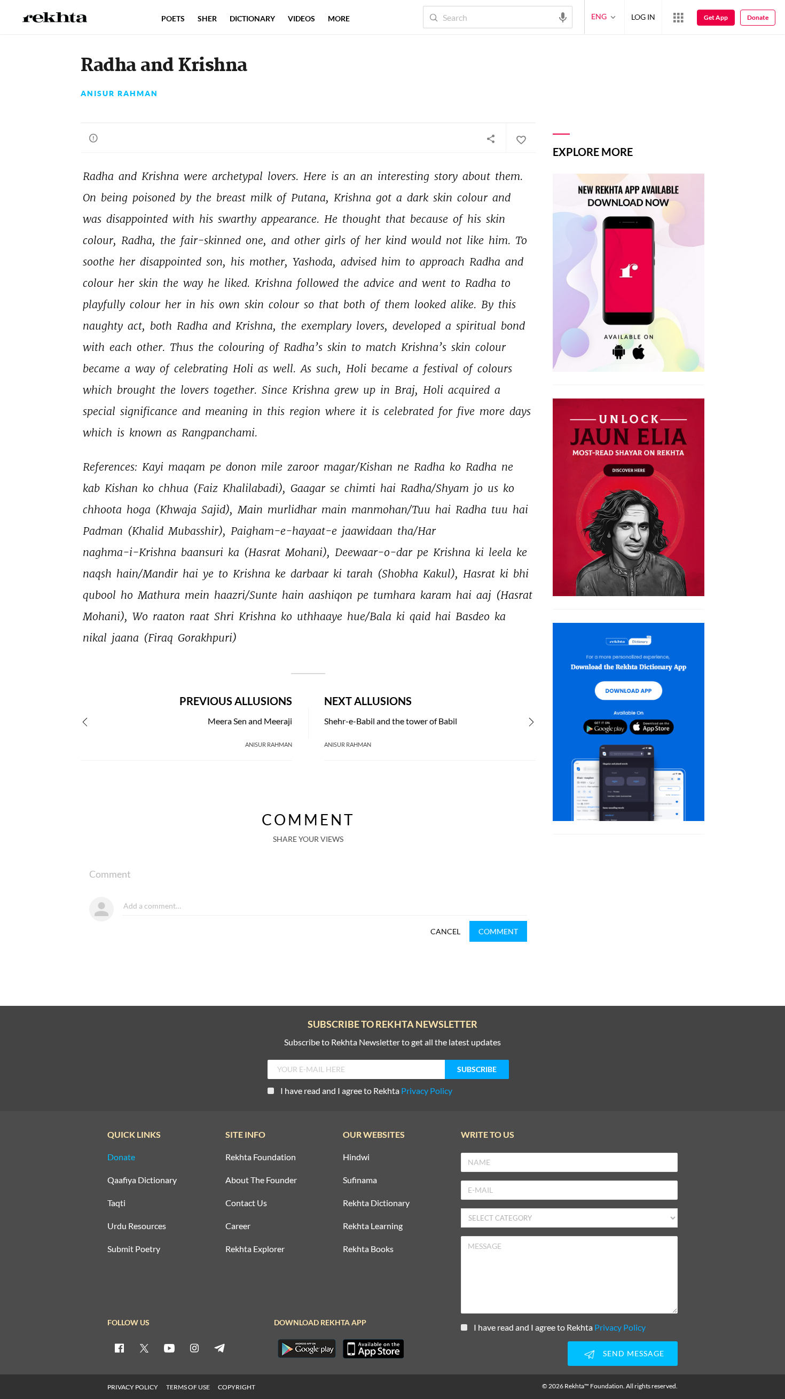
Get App (716, 17)
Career (237, 1226)
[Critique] (93, 138)
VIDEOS (301, 18)
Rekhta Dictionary (376, 1203)
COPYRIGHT (236, 1387)
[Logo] (55, 19)
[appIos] (373, 1348)
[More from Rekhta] (678, 17)
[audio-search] (563, 16)
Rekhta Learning (373, 1226)
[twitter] (144, 1347)
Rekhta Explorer (255, 1249)
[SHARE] (491, 138)
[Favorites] (521, 138)
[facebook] (119, 1347)
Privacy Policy (426, 1090)
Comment (498, 931)
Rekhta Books (368, 1249)
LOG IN (643, 16)
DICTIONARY (252, 18)
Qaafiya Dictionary (142, 1180)
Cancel (445, 931)
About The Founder (261, 1180)
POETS (173, 18)
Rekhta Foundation (260, 1157)
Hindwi (356, 1157)
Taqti (116, 1203)
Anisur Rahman (119, 93)
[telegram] (219, 1347)
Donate (757, 17)
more (339, 18)
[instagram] (194, 1347)
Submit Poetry (133, 1249)
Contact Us (246, 1203)
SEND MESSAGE (633, 1353)
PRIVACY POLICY (132, 1387)
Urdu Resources (136, 1226)
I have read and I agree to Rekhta (366, 1090)
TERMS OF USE (188, 1387)
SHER (207, 18)
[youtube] (169, 1347)
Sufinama (360, 1180)
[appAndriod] (306, 1348)
